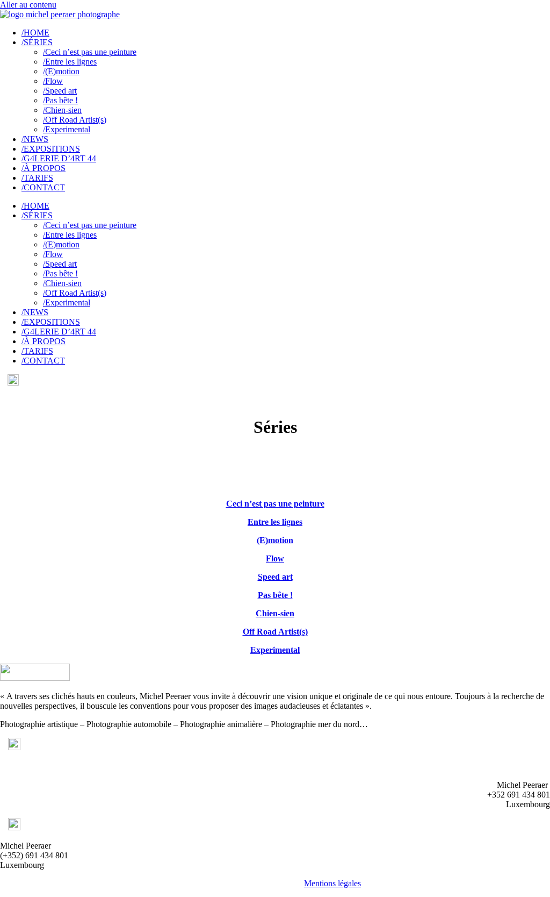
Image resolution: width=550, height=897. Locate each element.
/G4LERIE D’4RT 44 (58, 158)
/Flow (53, 81)
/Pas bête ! (60, 100)
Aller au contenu (28, 4)
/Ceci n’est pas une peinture (89, 51)
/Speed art (60, 90)
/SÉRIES (37, 42)
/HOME (35, 32)
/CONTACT (43, 187)
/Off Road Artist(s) (74, 119)
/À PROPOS (43, 168)
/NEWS (34, 139)
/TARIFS (37, 177)
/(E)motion (61, 71)
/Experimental (66, 129)
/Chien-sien (62, 110)
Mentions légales (332, 883)
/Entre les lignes (70, 61)
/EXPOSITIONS (50, 148)
